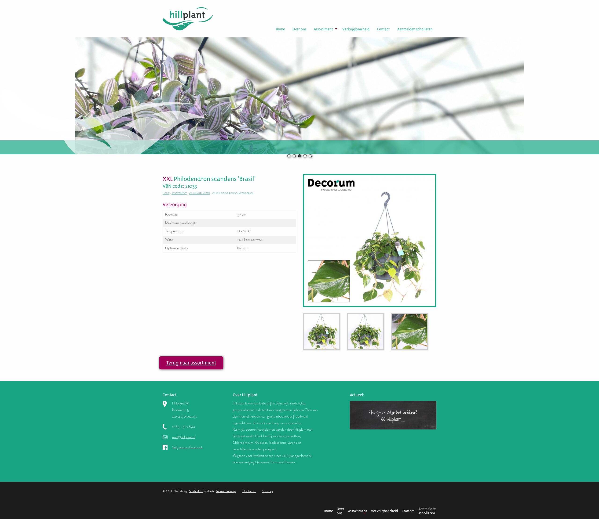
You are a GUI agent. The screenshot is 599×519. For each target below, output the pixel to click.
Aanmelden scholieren (415, 29)
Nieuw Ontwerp (226, 491)
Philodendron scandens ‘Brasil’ (210, 179)
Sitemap (267, 491)
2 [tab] (294, 155)
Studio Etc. (196, 491)
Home (280, 29)
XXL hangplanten (199, 193)
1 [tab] (288, 155)
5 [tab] (310, 155)
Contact (383, 29)
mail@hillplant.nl (183, 437)
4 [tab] (305, 155)
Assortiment (323, 29)
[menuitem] (280, 29)
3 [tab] (299, 155)
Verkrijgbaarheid (355, 29)
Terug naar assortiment (191, 363)
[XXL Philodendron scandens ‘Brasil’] (369, 240)
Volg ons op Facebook (187, 447)
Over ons (299, 29)
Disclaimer (249, 491)
